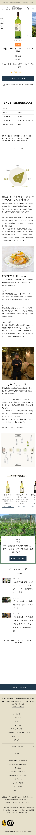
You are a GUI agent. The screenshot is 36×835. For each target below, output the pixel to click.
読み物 (17, 753)
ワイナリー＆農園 (17, 746)
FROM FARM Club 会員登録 (18, 760)
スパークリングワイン (18, 729)
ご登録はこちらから (18, 706)
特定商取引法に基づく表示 (22, 136)
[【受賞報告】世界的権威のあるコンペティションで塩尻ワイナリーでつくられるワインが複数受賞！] (6, 615)
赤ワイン (18, 718)
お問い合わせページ (8, 140)
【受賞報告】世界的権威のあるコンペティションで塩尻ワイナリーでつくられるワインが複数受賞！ (23, 624)
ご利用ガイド (18, 779)
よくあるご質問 (18, 783)
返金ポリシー (18, 790)
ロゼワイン (18, 725)
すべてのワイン (18, 714)
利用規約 (18, 768)
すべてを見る (18, 573)
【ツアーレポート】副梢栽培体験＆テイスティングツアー (23, 604)
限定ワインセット (18, 736)
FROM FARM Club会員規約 (18, 764)
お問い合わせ (18, 786)
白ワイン (18, 721)
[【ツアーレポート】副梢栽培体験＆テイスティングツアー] (6, 600)
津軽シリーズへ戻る (19, 687)
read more (18, 558)
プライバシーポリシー (18, 772)
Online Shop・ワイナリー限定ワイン (18, 732)
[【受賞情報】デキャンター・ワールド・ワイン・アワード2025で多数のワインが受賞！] (6, 580)
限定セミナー (18, 740)
